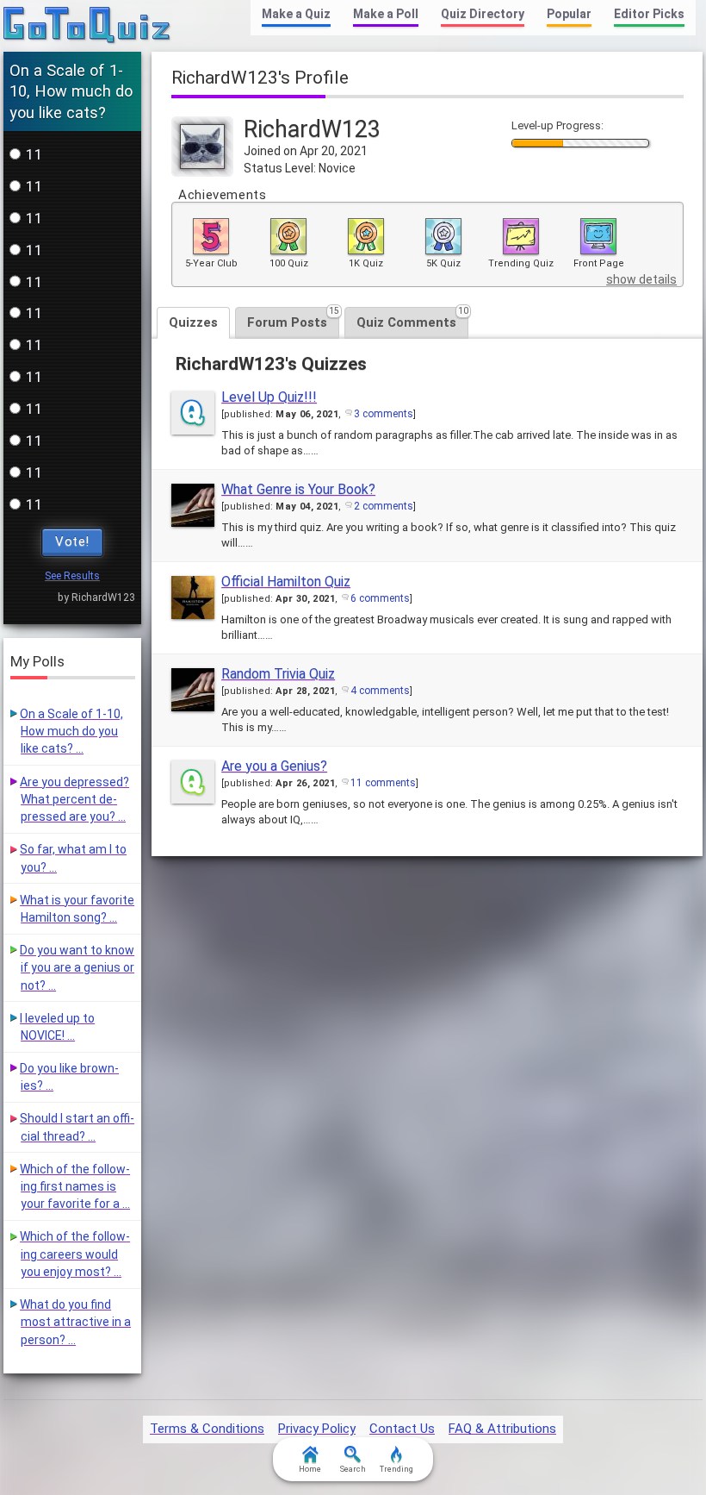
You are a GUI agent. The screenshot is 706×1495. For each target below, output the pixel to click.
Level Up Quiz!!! (269, 397)
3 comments (383, 414)
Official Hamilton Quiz (285, 581)
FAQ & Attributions (502, 1428)
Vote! (72, 541)
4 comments (380, 691)
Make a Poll (385, 14)
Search (353, 1469)
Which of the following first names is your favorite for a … (75, 1186)
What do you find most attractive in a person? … (75, 1322)
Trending (396, 1469)
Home (310, 1469)
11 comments (383, 783)
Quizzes (193, 322)
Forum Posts (293, 318)
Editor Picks (649, 14)
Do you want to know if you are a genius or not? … (77, 967)
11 (34, 154)
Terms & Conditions (207, 1428)
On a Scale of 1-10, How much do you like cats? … (71, 731)
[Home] (87, 26)
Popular (569, 14)
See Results (72, 576)
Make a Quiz (296, 14)
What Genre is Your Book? (298, 489)
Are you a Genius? (274, 766)
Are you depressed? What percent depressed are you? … (74, 799)
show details (641, 279)
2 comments (383, 506)
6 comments (380, 598)
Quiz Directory (482, 14)
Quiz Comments (412, 318)
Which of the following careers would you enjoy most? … (75, 1254)
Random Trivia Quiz (278, 674)
